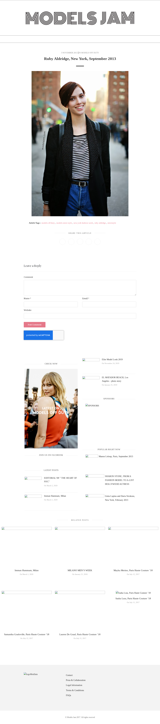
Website (27, 310)
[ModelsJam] (80, 17)
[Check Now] (51, 408)
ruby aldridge (100, 223)
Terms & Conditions (75, 690)
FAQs (68, 695)
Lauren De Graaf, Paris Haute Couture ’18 (79, 634)
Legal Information (74, 685)
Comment (28, 277)
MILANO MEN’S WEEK (80, 570)
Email (85, 298)
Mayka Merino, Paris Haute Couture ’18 (133, 570)
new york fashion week (83, 223)
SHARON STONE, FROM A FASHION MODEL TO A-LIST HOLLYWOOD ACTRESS (119, 480)
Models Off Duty (90, 53)
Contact (69, 675)
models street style (64, 223)
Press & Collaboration (75, 680)
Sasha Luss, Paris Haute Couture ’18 (133, 598)
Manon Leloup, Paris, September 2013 (116, 456)
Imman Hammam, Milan (55, 496)
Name (27, 298)
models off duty (48, 223)
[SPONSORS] (108, 423)
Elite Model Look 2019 (112, 359)
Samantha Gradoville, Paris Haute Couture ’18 (26, 634)
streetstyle (112, 223)
